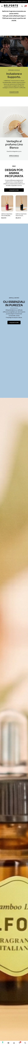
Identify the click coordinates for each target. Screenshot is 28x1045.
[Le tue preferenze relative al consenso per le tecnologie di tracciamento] (2, 1042)
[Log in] (14, 1043)
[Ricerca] (22, 6)
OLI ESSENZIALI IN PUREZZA (14, 303)
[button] (11, 56)
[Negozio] (8, 1043)
